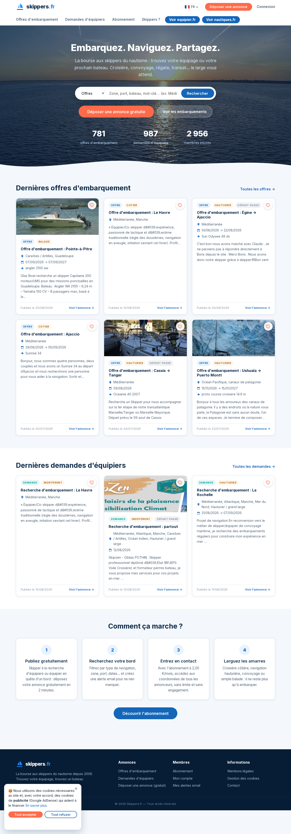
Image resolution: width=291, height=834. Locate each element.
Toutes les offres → (257, 189)
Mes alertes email (186, 785)
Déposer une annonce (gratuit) (142, 785)
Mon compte (183, 778)
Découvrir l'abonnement (146, 713)
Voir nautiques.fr (221, 20)
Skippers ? (151, 19)
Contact (233, 785)
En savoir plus (36, 805)
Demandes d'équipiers (85, 19)
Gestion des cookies (243, 778)
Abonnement (123, 19)
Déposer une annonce (228, 7)
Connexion (266, 7)
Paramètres (18, 823)
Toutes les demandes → (253, 466)
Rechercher (197, 93)
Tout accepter (25, 814)
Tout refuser (61, 814)
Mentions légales (240, 771)
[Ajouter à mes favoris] (92, 205)
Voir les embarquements (185, 111)
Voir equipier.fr (182, 20)
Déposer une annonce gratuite (116, 111)
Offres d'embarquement (37, 19)
